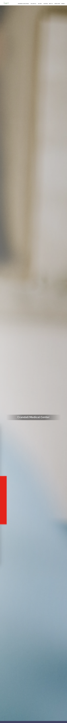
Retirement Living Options (23, 3)
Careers (62, 3)
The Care (40, 3)
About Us (51, 3)
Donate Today (57, 3)
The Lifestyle (33, 3)
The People (45, 3)
